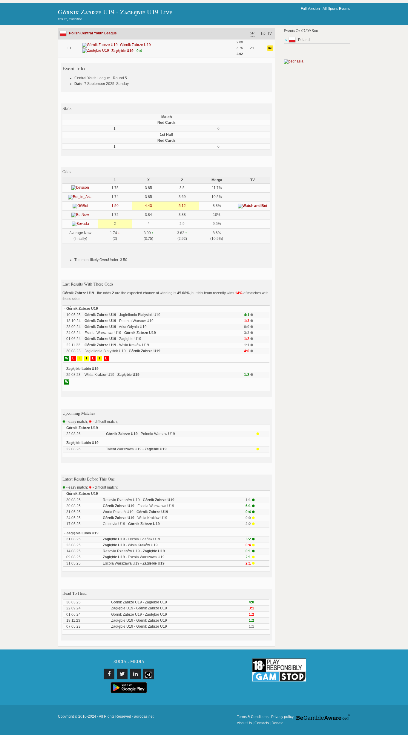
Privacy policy (282, 717)
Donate (277, 723)
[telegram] (148, 674)
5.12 (182, 206)
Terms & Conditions (253, 717)
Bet (270, 48)
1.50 (115, 206)
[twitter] (122, 674)
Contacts (261, 723)
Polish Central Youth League (93, 33)
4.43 (148, 206)
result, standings (70, 19)
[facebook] (109, 674)
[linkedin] (135, 674)
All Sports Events (336, 9)
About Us (244, 723)
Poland (304, 40)
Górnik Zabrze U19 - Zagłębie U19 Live (115, 11)
